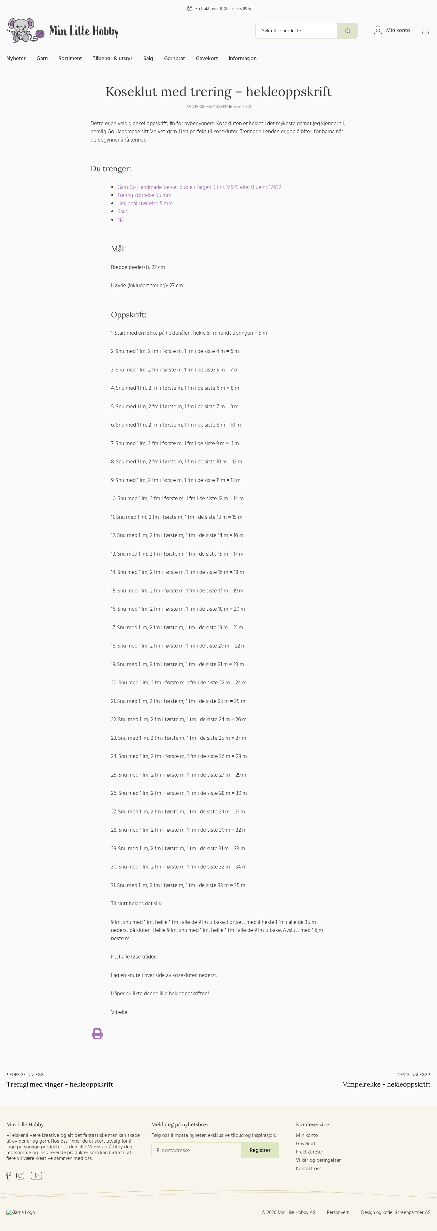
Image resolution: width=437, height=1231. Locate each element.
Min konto (398, 30)
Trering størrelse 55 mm (144, 195)
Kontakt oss (309, 1169)
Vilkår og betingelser (318, 1160)
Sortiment (70, 58)
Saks (122, 212)
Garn (42, 58)
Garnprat (174, 58)
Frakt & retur (309, 1152)
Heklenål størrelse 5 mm (145, 204)
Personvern (338, 1213)
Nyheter (16, 58)
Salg (148, 58)
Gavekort (207, 58)
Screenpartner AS (413, 1213)
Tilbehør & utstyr (112, 58)
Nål (121, 220)
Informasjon (243, 58)
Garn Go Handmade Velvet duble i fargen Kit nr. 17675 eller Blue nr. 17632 (199, 187)
